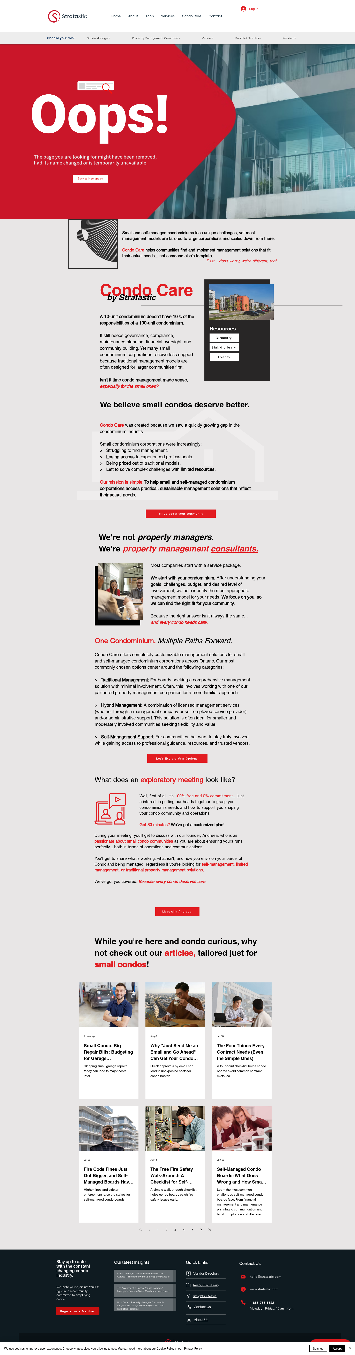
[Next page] (201, 1229)
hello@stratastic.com (265, 1277)
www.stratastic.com (264, 1289)
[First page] (140, 1229)
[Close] (350, 1348)
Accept (337, 1348)
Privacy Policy (193, 1348)
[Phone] (243, 1302)
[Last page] (209, 1229)
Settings (318, 1348)
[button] (133, 16)
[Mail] (243, 1276)
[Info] (243, 1289)
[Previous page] (149, 1229)
